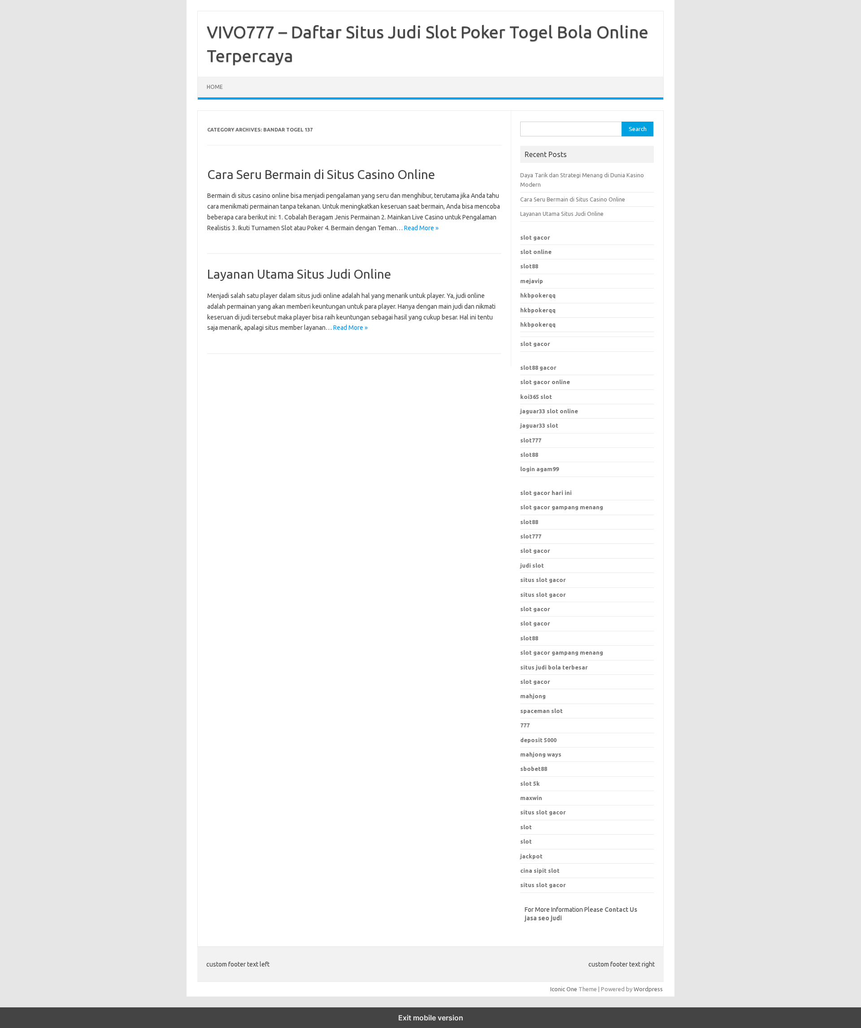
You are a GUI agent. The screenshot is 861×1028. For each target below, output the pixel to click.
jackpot (531, 856)
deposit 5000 (538, 740)
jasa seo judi (543, 918)
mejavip (531, 281)
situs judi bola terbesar (554, 667)
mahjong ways (540, 754)
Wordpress (648, 989)
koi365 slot (536, 397)
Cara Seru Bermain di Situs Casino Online (321, 174)
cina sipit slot (540, 870)
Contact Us (620, 909)
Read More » (421, 228)
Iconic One (563, 989)
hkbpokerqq (538, 295)
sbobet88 (533, 769)
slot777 (530, 440)
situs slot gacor (543, 580)
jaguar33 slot (539, 425)
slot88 (529, 266)
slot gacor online (545, 382)
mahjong (533, 696)
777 (525, 725)
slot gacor (535, 237)
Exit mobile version (430, 1017)
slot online (536, 252)
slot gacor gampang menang (561, 507)
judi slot (532, 565)
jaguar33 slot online (549, 411)
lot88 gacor (538, 367)
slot (526, 827)
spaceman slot (541, 711)
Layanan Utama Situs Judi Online (299, 274)
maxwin (531, 798)
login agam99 (539, 469)
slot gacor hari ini (546, 493)
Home (215, 87)
